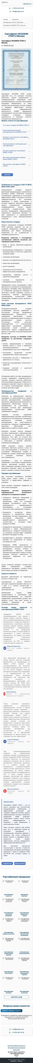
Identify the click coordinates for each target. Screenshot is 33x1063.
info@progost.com (18, 11)
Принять (20, 1061)
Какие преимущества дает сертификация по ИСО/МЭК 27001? (16, 131)
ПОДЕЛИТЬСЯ (7, 863)
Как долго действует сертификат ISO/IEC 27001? (16, 151)
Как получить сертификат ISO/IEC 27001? (16, 165)
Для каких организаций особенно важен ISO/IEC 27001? (16, 158)
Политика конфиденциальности (16, 1045)
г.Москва (26, 4)
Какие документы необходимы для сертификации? (16, 144)
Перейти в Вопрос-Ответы (11, 1010)
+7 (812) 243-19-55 (18, 8)
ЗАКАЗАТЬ (7, 174)
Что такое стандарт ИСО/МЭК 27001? (16, 125)
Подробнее (13, 1061)
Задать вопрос (20, 863)
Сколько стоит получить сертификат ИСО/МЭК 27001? (16, 138)
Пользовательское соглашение (16, 1047)
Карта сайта (16, 1049)
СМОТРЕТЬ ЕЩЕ (16, 997)
